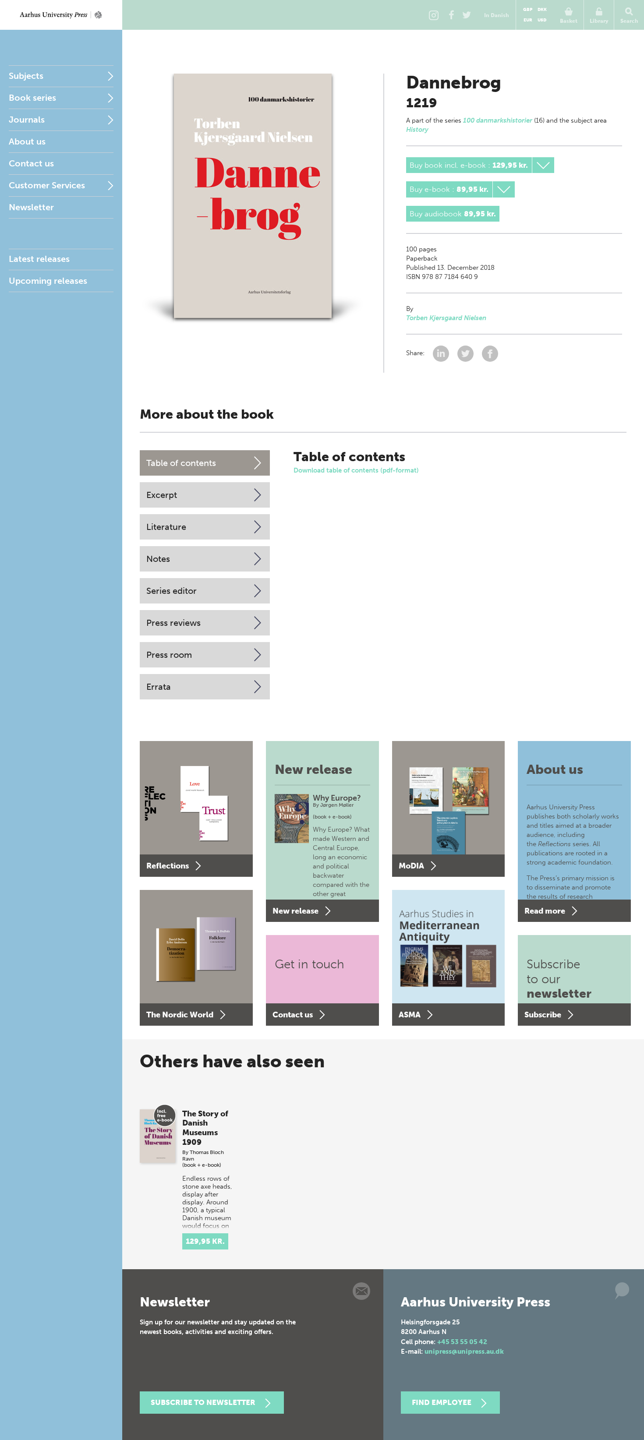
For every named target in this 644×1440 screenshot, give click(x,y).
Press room (169, 654)
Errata (158, 686)
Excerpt (161, 495)
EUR (528, 20)
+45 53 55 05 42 (462, 1342)
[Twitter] (466, 15)
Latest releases (39, 259)
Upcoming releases (48, 280)
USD (542, 20)
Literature (166, 527)
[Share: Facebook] (490, 353)
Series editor (171, 591)
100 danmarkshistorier (497, 120)
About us (27, 141)
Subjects (26, 76)
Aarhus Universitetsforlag (61, 15)
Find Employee (441, 1402)
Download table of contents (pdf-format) (356, 470)
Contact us (31, 163)
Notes (158, 559)
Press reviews (173, 623)
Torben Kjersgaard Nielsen (446, 318)
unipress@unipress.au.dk (464, 1351)
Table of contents (181, 463)
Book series (32, 97)
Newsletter (31, 207)
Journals (27, 119)
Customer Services (47, 185)
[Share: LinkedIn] (442, 353)
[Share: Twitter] (466, 353)
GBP (527, 9)
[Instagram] (433, 15)
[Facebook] (451, 15)
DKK (542, 9)
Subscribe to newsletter (203, 1402)
